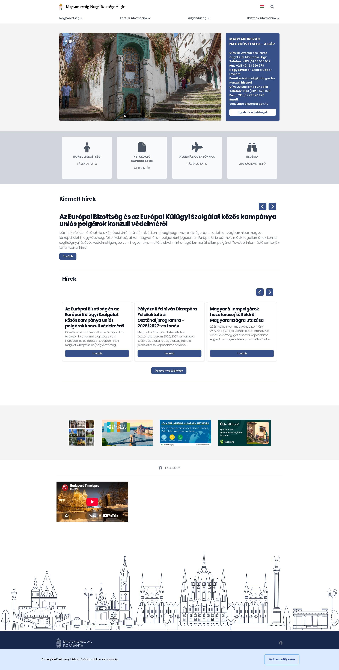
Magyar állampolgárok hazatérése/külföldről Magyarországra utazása (237, 314)
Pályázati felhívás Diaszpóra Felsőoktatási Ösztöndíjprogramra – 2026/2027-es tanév (167, 317)
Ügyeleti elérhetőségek (253, 112)
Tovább (68, 256)
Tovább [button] (97, 353)
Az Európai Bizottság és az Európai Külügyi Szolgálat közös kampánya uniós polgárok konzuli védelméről (94, 317)
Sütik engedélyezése (282, 659)
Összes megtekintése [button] (169, 370)
